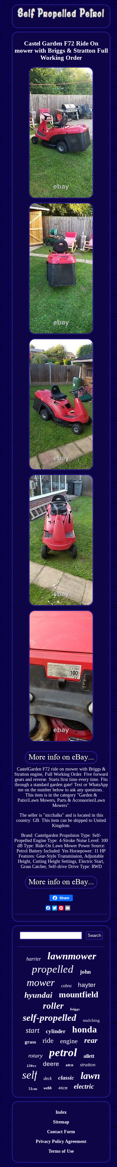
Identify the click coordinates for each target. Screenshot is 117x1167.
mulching (91, 1020)
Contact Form (61, 1131)
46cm (62, 1088)
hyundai (38, 995)
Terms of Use (61, 1151)
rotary (35, 1055)
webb (48, 1088)
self (29, 1075)
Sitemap (61, 1122)
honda (84, 1029)
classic (66, 1077)
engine (69, 1040)
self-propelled (49, 1017)
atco (69, 1064)
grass (30, 1041)
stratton (88, 1064)
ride (48, 1040)
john (85, 972)
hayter (87, 984)
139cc (31, 1066)
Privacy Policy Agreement (61, 1141)
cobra (66, 985)
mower (41, 982)
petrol (63, 1052)
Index (61, 1112)
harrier (33, 959)
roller (53, 1006)
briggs (75, 1009)
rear (91, 1040)
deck (48, 1078)
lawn (90, 1075)
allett (89, 1056)
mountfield (78, 994)
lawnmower (71, 956)
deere (51, 1063)
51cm (33, 1089)
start (32, 1030)
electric (84, 1086)
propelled (52, 969)
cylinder (56, 1031)
